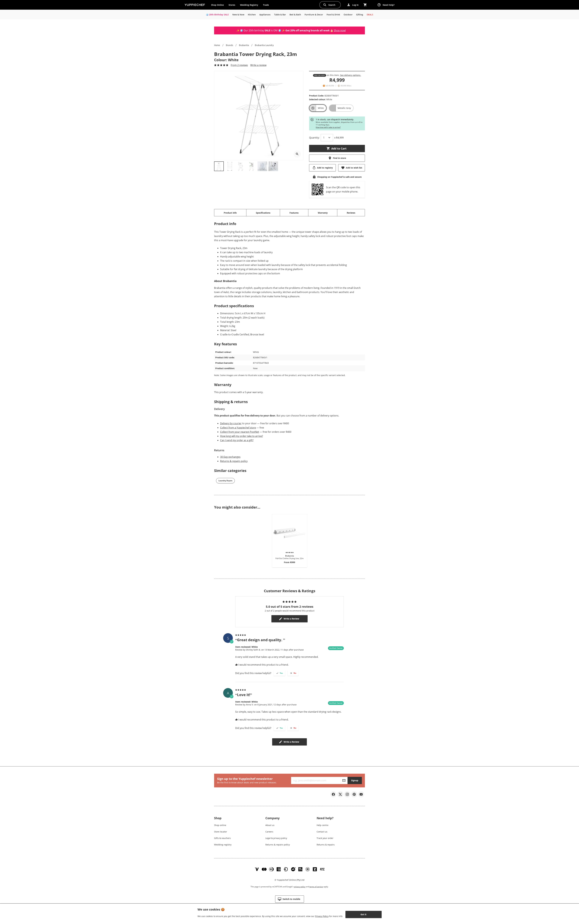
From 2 (239, 65)
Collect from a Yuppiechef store (238, 427)
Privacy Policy (322, 916)
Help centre (322, 825)
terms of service (316, 886)
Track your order (325, 838)
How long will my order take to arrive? (241, 436)
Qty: (314, 137)
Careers (269, 831)
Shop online (220, 825)
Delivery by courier (231, 423)
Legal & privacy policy (276, 838)
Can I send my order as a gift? (236, 440)
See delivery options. (350, 75)
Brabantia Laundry (264, 45)
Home (217, 45)
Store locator (220, 831)
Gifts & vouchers (222, 838)
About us (269, 825)
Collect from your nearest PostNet (239, 431)
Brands (229, 45)
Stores (232, 4)
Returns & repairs (326, 844)
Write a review (258, 65)
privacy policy (299, 886)
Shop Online (217, 4)
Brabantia (244, 45)
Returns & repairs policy (234, 461)
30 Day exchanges (230, 457)
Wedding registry (222, 844)
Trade (267, 5)
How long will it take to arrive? (328, 127)
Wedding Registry (249, 4)
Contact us (322, 831)
